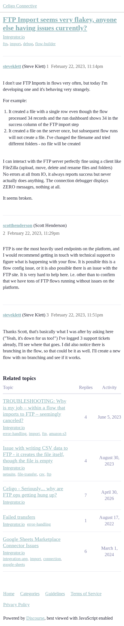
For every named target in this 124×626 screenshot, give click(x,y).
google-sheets (14, 564)
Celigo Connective (20, 5)
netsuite (9, 474)
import (15, 44)
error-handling (15, 434)
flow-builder (45, 44)
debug (28, 44)
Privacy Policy (16, 604)
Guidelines (55, 593)
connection (52, 559)
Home (8, 593)
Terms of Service (86, 593)
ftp (5, 44)
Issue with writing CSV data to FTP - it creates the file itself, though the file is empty (35, 454)
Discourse (35, 618)
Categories (30, 593)
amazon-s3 (57, 434)
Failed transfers (19, 517)
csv (41, 474)
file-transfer (27, 474)
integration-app (15, 559)
